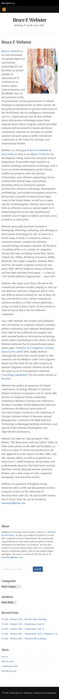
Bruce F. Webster (29, 20)
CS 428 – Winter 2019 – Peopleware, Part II (23, 628)
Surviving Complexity (15, 374)
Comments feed (10, 666)
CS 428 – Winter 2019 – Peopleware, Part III (23, 624)
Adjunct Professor (40, 154)
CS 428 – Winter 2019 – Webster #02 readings (24, 619)
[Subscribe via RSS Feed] (4, 9)
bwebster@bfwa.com (13, 503)
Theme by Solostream (45, 692)
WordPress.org (9, 671)
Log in (5, 656)
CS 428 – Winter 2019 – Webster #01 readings (24, 638)
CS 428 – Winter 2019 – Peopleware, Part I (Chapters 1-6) (29, 633)
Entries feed (8, 661)
